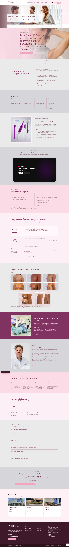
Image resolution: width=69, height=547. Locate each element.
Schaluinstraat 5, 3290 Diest (52, 528)
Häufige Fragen (39, 530)
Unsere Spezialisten (40, 526)
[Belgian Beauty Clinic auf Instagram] (9, 542)
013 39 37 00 (11, 534)
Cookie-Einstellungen (58, 545)
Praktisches (39, 524)
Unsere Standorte (51, 524)
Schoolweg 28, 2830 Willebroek (52, 536)
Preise (42, 2)
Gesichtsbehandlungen (28, 530)
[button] (17, 26)
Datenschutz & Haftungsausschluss (49, 545)
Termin (59, 2)
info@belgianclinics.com (13, 536)
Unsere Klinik (39, 528)
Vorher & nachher (36, 2)
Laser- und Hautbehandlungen (29, 532)
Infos (50, 2)
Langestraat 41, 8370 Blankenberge (53, 532)
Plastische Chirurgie (28, 528)
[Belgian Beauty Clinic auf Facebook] (11, 542)
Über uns (45, 2)
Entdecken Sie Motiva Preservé (53, 240)
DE (53, 2)
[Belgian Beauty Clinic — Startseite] (16, 526)
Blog (37, 532)
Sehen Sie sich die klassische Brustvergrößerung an (50, 250)
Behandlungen (29, 2)
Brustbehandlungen (28, 526)
